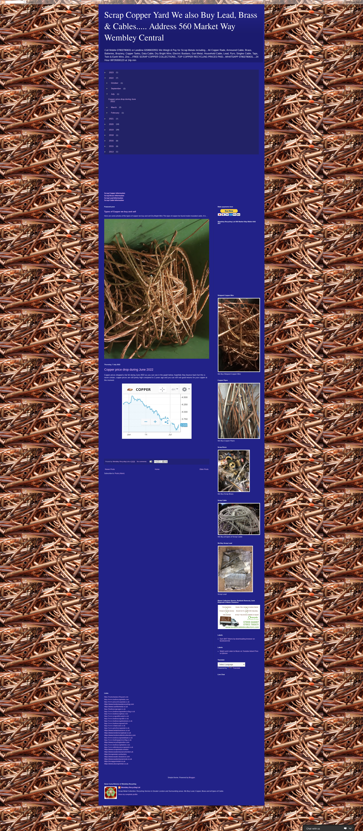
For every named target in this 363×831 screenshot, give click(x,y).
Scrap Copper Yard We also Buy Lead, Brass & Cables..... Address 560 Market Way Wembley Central (180, 26)
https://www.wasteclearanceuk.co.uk (118, 759)
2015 (111, 146)
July (113, 94)
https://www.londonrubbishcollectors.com (120, 735)
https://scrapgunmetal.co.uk (114, 761)
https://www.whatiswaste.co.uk (114, 726)
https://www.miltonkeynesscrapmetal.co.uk (118, 747)
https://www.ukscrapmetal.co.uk (116, 764)
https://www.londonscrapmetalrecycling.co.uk (119, 711)
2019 (111, 130)
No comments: (142, 461)
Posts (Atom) (119, 473)
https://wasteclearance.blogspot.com (116, 697)
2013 (111, 152)
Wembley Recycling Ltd (130, 787)
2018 (111, 135)
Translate (236, 668)
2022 (111, 78)
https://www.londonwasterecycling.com (119, 704)
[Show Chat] (345, 829)
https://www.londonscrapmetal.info (116, 723)
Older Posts (204, 469)
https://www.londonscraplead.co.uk (117, 733)
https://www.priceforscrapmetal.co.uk (116, 728)
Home (157, 469)
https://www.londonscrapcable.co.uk (116, 719)
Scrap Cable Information (114, 200)
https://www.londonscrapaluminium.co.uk (118, 721)
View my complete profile (128, 794)
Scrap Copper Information (114, 193)
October (114, 83)
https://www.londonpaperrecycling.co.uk (117, 740)
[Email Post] (151, 461)
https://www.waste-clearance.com (117, 757)
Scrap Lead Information (113, 198)
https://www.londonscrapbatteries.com (117, 745)
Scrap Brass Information (114, 196)
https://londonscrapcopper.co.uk (114, 709)
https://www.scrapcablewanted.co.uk (116, 716)
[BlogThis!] (158, 461)
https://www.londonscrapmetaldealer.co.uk (118, 737)
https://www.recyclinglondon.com (116, 742)
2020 (111, 124)
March (114, 107)
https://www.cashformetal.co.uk (116, 707)
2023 (111, 72)
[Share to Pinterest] (166, 461)
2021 (111, 119)
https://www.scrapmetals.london (116, 749)
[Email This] (155, 461)
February (115, 113)
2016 (111, 141)
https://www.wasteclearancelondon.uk (118, 752)
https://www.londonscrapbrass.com (116, 714)
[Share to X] (160, 461)
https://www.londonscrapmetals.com (116, 699)
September (116, 88)
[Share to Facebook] (163, 461)
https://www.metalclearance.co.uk (117, 730)
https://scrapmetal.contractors (115, 754)
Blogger (192, 778)
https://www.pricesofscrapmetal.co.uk (116, 702)
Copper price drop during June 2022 (122, 100)
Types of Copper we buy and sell (120, 211)
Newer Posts (110, 469)
